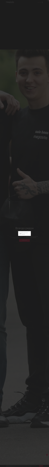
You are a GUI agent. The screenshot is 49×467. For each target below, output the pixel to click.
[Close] (48, 0)
